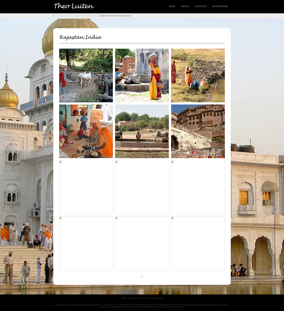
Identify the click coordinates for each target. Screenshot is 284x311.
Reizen (131, 298)
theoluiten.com (109, 305)
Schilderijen (156, 298)
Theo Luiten (72, 6)
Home (124, 298)
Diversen (142, 298)
